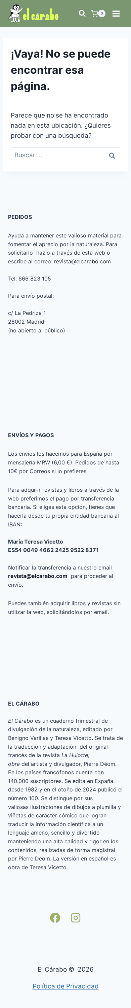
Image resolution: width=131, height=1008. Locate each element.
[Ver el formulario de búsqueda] (82, 13)
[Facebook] (55, 917)
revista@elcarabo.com (82, 261)
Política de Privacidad (66, 986)
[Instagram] (76, 917)
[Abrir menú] (116, 13)
